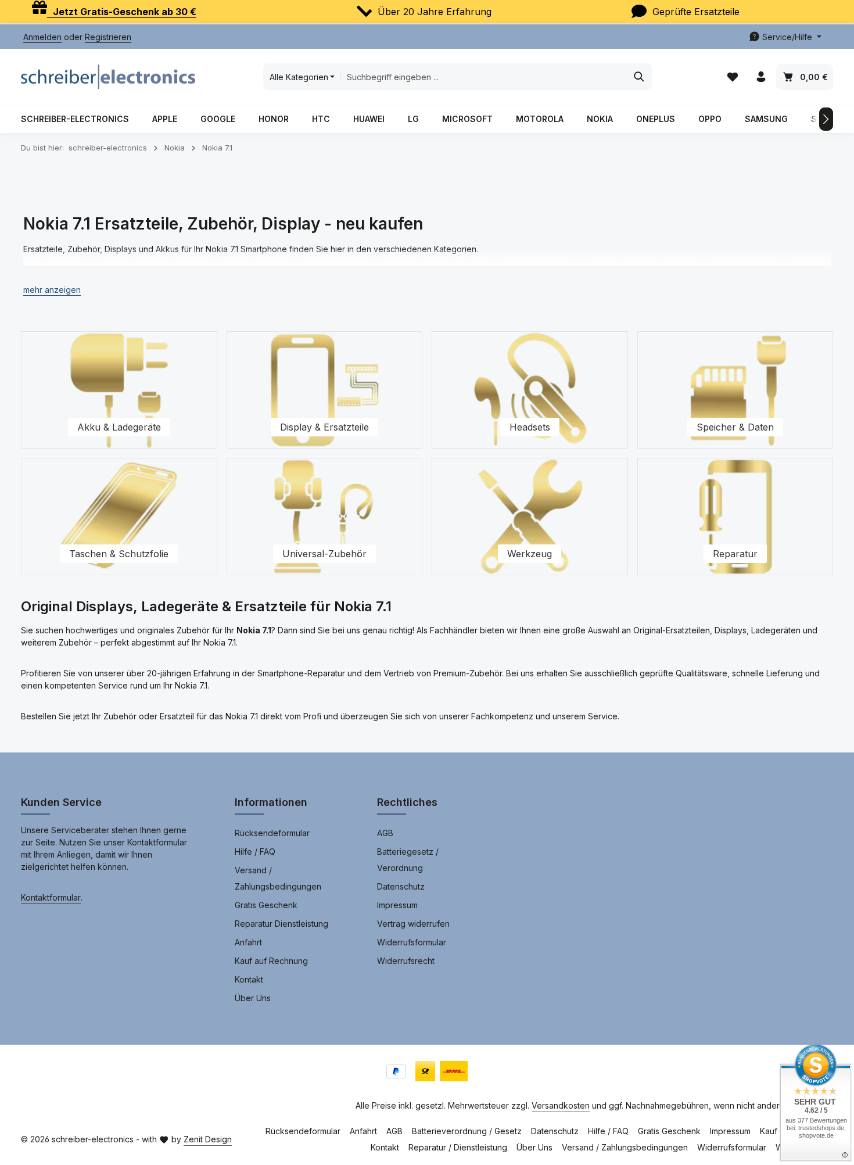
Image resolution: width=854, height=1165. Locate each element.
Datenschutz (401, 886)
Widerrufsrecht (406, 961)
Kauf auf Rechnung (271, 961)
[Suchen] (639, 76)
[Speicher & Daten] (735, 390)
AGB (385, 833)
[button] (52, 290)
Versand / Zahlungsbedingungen (278, 878)
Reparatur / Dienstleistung (457, 1147)
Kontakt (249, 979)
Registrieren (108, 37)
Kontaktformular (51, 897)
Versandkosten (561, 1105)
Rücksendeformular (272, 833)
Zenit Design (208, 1139)
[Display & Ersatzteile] (324, 390)
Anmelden (42, 37)
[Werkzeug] (529, 516)
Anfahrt (248, 942)
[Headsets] (529, 390)
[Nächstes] (826, 119)
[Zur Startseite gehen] (108, 77)
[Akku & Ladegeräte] (119, 390)
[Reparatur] (735, 516)
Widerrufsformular (411, 942)
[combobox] (483, 76)
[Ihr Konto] (761, 77)
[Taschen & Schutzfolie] (119, 516)
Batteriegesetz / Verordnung (408, 860)
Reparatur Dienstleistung (281, 924)
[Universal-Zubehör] (324, 516)
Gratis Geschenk (266, 905)
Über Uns (253, 998)
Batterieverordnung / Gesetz (467, 1131)
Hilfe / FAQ (255, 851)
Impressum (397, 905)
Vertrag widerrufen (413, 924)
